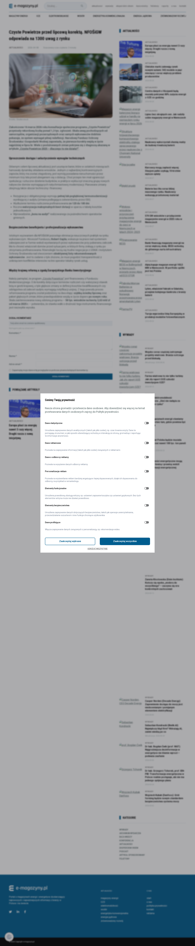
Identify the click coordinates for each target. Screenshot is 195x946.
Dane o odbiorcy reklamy (57, 457)
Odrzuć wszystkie (97, 549)
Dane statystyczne (53, 423)
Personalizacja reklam (56, 471)
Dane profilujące (52, 522)
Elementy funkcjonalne (55, 488)
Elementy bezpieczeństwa (57, 505)
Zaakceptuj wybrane (70, 541)
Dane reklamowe (53, 443)
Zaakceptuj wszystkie (125, 541)
